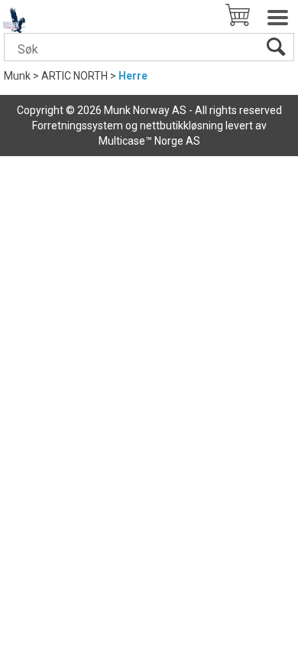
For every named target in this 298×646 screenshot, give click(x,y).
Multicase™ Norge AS (149, 141)
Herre (132, 76)
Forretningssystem (77, 125)
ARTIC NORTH (74, 76)
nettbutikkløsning (181, 125)
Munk (17, 76)
